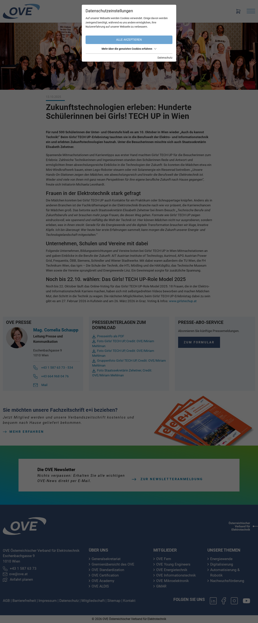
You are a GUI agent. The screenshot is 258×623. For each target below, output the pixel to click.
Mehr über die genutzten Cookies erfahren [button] (127, 48)
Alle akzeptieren (129, 39)
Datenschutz (165, 57)
